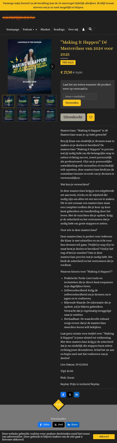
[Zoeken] (90, 29)
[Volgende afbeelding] (52, 66)
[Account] (83, 29)
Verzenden (71, 102)
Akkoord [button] (104, 436)
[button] (8, 101)
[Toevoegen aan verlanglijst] (91, 117)
